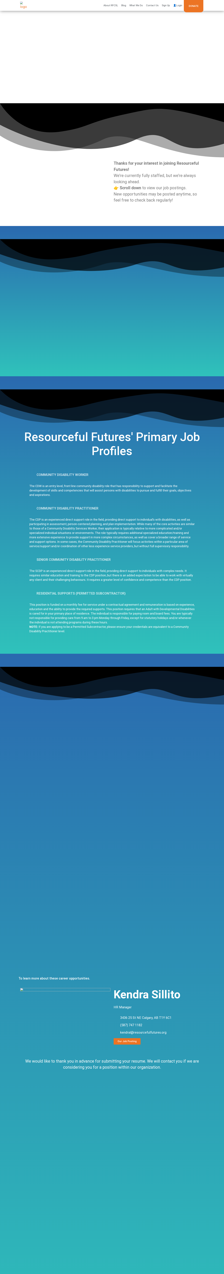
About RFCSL (110, 5)
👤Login (177, 5)
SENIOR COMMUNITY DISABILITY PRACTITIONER (74, 560)
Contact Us (152, 5)
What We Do (136, 5)
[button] (112, 474)
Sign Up (166, 5)
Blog (123, 5)
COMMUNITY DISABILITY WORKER (62, 475)
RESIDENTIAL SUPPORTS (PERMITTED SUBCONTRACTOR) (81, 593)
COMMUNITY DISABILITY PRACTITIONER (67, 508)
